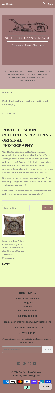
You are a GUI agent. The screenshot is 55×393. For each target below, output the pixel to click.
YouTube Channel (27, 310)
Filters (47, 207)
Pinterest (28, 306)
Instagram (27, 302)
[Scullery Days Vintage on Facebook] (18, 364)
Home (5, 92)
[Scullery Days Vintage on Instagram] (29, 364)
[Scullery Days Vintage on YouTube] (34, 364)
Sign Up (47, 349)
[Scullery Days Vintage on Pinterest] (24, 364)
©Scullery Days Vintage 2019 (26, 376)
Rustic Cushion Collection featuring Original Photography (25, 102)
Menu (9, 4)
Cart (50, 4)
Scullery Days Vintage (30, 372)
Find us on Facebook (27, 298)
